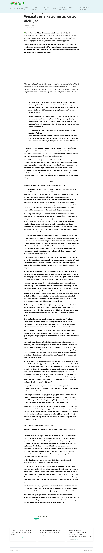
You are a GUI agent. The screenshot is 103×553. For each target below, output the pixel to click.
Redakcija (12, 8)
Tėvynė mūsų (26, 8)
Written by (30, 25)
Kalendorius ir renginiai (84, 8)
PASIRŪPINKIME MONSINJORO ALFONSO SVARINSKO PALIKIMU (51, 532)
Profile (36, 519)
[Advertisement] (51, 68)
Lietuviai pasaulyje (34, 8)
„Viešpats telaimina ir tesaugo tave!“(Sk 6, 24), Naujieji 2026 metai (21, 533)
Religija (55, 8)
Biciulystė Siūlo (15, 537)
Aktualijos (20, 8)
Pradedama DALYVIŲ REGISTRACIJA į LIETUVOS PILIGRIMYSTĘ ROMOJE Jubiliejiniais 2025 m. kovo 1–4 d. (79, 534)
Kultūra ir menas (46, 8)
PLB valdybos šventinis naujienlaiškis (66, 8)
